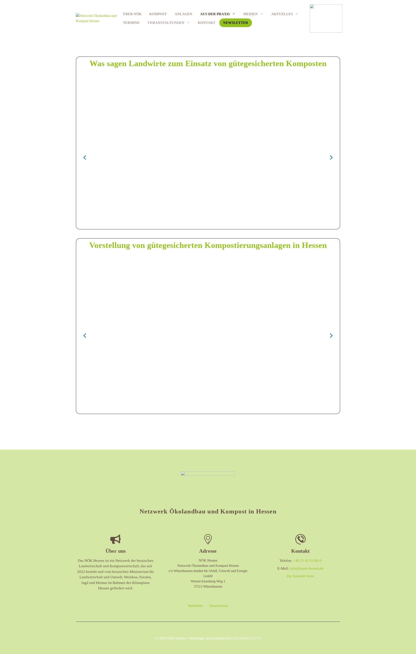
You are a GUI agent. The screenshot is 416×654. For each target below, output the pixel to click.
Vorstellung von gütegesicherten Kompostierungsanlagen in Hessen (208, 245)
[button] (84, 157)
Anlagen (183, 14)
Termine (131, 23)
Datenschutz (218, 606)
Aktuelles (282, 14)
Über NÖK (132, 14)
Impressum (195, 605)
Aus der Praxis (215, 14)
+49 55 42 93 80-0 (307, 561)
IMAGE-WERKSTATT (242, 638)
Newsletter (235, 23)
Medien (250, 14)
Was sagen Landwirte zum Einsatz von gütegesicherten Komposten (208, 63)
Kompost (158, 14)
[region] (208, 157)
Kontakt (206, 23)
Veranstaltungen (166, 23)
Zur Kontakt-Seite (300, 576)
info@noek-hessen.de (306, 568)
